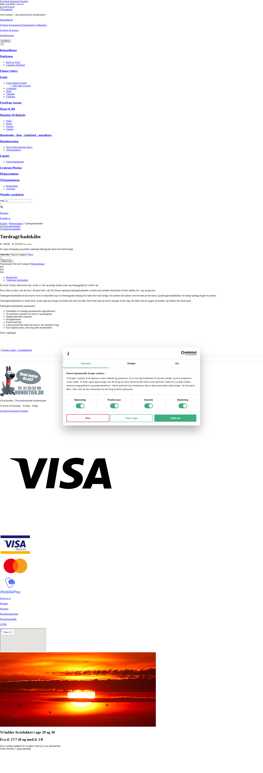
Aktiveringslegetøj (15, 161)
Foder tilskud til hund (16, 83)
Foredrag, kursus (11, 102)
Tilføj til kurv (6, 261)
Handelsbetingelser (9, 614)
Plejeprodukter (9, 173)
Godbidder (11, 88)
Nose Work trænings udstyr (19, 147)
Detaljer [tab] (131, 363)
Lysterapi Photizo (11, 167)
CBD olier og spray (21, 85)
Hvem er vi (5, 598)
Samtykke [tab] (86, 363)
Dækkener (6, 56)
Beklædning (12, 186)
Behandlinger (6, 20)
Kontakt (4, 603)
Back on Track (13, 62)
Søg (2, 200)
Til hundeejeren (10, 180)
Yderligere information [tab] (17, 280)
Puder (9, 121)
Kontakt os (5, 218)
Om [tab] (177, 363)
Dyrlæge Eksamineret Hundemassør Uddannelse (23, 25)
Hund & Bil (7, 108)
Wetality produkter (12, 194)
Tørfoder (10, 94)
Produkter (5, 41)
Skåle (8, 91)
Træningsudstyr (13, 150)
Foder (3, 77)
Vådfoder (10, 96)
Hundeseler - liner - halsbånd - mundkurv (26, 135)
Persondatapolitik (8, 619)
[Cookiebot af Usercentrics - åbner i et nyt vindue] (183, 353)
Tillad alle (175, 418)
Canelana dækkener (15, 65)
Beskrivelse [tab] (11, 277)
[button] (131, 266)
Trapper (10, 126)
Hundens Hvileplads (12, 115)
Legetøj (4, 155)
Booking (4, 213)
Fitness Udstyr (9, 71)
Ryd (31, 254)
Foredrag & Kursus (9, 30)
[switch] (114, 405)
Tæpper (10, 129)
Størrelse (4, 254)
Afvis (88, 418)
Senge (9, 123)
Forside (3, 223)
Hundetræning (7, 35)
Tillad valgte (131, 418)
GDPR (3, 624)
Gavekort (10, 188)
